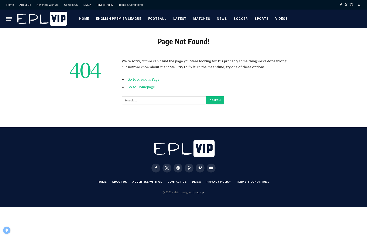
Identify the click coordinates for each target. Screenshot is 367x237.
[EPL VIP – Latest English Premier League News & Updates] (41, 19)
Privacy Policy (105, 4)
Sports (262, 19)
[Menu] (9, 19)
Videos (281, 19)
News (222, 19)
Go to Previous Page (143, 79)
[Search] (359, 5)
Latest (180, 19)
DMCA (87, 4)
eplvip (200, 192)
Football (157, 19)
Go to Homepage (141, 87)
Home (10, 4)
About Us (25, 4)
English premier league (118, 19)
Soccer (241, 19)
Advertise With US (48, 4)
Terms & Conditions (131, 4)
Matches (201, 19)
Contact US (71, 4)
